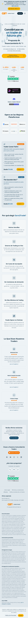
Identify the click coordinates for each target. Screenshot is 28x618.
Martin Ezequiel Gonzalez (14, 375)
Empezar (19, 169)
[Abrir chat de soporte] (17, 469)
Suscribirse (15, 438)
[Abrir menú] (25, 13)
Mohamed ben (14, 352)
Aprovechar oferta (13, 8)
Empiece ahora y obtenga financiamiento (13, 56)
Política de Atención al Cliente (17, 492)
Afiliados (6, 492)
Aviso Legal (7, 490)
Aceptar (21, 615)
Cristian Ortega (14, 398)
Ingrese (20, 13)
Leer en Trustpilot (13, 364)
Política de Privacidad (10, 615)
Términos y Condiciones (18, 490)
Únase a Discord (15, 452)
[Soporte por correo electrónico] (14, 469)
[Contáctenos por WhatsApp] (10, 469)
